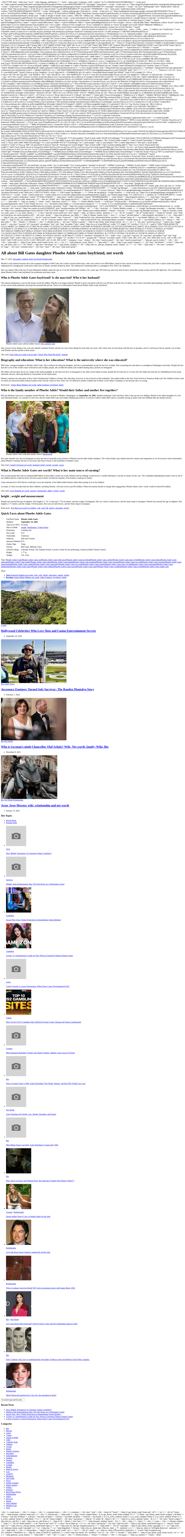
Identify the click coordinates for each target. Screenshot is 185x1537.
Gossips (9, 1048)
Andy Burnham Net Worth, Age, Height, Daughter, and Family (31, 1114)
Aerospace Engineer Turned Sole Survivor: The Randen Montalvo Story (47, 689)
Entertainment (11, 1456)
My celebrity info (48, 344)
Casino (4, 625)
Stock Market (11, 1503)
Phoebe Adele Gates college (101, 560)
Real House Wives (13, 1492)
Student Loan (11, 1506)
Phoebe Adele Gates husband (84, 562)
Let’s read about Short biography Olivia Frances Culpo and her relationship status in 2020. (42, 1324)
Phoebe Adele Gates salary (20, 567)
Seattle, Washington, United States (34, 527)
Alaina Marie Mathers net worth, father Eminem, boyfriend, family (37, 385)
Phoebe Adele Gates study (87, 567)
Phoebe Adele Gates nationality (46, 564)
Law (8, 1472)
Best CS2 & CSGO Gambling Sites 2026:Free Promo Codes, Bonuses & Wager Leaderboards (43, 1022)
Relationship (47, 259)
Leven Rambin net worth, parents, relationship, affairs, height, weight (37, 491)
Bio (2, 684)
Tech (8, 849)
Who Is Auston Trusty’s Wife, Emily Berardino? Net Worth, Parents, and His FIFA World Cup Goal (45, 1083)
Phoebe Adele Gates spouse (66, 567)
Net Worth (37, 259)
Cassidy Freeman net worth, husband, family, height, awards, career (36, 465)
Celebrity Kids (27, 259)
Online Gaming (12, 1483)
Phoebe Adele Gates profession (144, 564)
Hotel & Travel (12, 1469)
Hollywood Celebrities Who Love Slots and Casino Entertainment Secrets (48, 630)
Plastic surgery (12, 1485)
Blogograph (47, 454)
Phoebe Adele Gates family (19, 562)
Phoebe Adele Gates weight (132, 567)
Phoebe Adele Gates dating (149, 560)
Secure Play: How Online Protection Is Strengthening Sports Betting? (33, 920)
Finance (9, 1460)
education (10, 1453)
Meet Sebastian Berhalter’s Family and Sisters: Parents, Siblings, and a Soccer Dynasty (40, 1053)
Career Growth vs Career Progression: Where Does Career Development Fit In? (37, 986)
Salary (8, 1496)
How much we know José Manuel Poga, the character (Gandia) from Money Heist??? (40, 1181)
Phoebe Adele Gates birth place (53, 560)
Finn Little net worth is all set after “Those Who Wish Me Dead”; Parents (39, 355)
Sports (8, 1501)
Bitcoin (9, 1431)
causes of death (12, 1438)
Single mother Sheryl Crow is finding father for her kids (28, 1216)
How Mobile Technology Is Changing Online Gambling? (29, 853)
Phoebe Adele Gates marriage (153, 562)
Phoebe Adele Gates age (31, 560)
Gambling (10, 916)
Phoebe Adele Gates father (40, 562)
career (6, 684)
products (9, 1490)
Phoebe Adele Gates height (62, 562)
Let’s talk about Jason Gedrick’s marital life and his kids (28, 1252)
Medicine (9, 1476)
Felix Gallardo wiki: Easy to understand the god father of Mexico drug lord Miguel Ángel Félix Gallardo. (48, 1359)
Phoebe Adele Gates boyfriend (78, 560)
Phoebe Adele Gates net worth (71, 564)
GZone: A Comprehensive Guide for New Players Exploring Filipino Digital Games (39, 956)
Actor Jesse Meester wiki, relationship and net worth (35, 805)
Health (8, 1467)
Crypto (9, 1447)
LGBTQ (9, 1474)
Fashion (9, 1458)
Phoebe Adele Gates (14, 560)
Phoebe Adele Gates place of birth (118, 564)
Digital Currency (12, 1451)
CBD (8, 1440)
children (9, 1444)
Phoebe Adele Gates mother (22, 564)
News (12, 684)
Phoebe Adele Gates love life (130, 562)
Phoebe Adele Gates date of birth (126, 560)
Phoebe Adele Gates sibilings (43, 567)
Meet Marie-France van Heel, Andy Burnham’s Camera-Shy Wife (32, 1145)
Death (8, 1449)
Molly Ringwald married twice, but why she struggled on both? (31, 1395)
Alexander (17, 259)
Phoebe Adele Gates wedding (109, 567)
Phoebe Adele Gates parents (94, 564)
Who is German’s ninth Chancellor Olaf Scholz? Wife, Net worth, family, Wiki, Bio (54, 746)
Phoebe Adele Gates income (107, 562)
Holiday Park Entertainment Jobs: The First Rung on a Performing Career (35, 884)
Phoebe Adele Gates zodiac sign (156, 567)
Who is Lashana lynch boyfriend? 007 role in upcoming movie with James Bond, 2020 (40, 1288)
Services (9, 880)
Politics (9, 1487)
